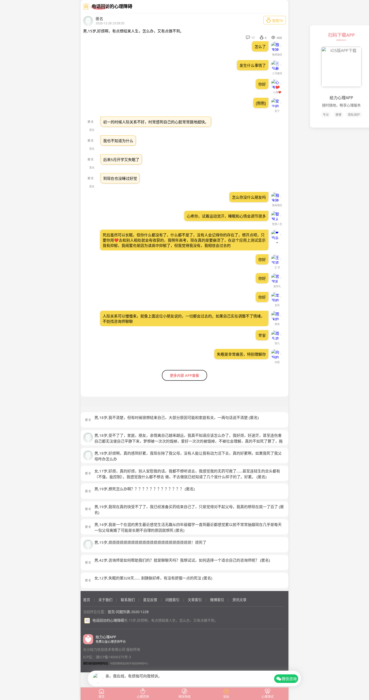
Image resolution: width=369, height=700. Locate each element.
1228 (145, 611)
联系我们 (128, 599)
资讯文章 (239, 599)
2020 (135, 611)
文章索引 (195, 599)
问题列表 (123, 611)
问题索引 (172, 599)
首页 (86, 599)
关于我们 (105, 599)
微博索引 (217, 599)
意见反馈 (150, 599)
